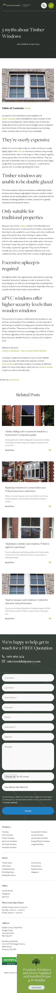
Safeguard (35, 872)
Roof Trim (5, 896)
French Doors (36, 862)
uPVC (20, 151)
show (27, 108)
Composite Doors (8, 869)
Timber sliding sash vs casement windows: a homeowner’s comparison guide (26, 433)
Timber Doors (7, 862)
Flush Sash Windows (9, 847)
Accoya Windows (37, 835)
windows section (46, 367)
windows (23, 225)
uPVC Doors (6, 866)
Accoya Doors (36, 866)
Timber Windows (8, 838)
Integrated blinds (37, 844)
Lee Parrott (14, 379)
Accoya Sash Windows (39, 832)
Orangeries (6, 893)
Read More (9, 450)
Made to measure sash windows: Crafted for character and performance (26, 601)
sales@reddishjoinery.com (23, 661)
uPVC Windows (7, 835)
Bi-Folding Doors (8, 872)
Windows (5, 832)
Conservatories (7, 890)
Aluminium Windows (9, 841)
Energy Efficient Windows (40, 841)
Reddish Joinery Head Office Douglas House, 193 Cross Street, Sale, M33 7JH (12, 931)
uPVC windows (8, 363)
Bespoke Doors (36, 869)
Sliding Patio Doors (8, 875)
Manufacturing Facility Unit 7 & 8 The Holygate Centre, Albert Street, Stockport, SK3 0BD (13, 945)
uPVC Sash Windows (9, 844)
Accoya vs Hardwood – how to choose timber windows (24, 350)
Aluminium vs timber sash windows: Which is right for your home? (27, 545)
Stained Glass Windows (39, 838)
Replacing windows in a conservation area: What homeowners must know (25, 489)
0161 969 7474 (15, 656)
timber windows (8, 118)
